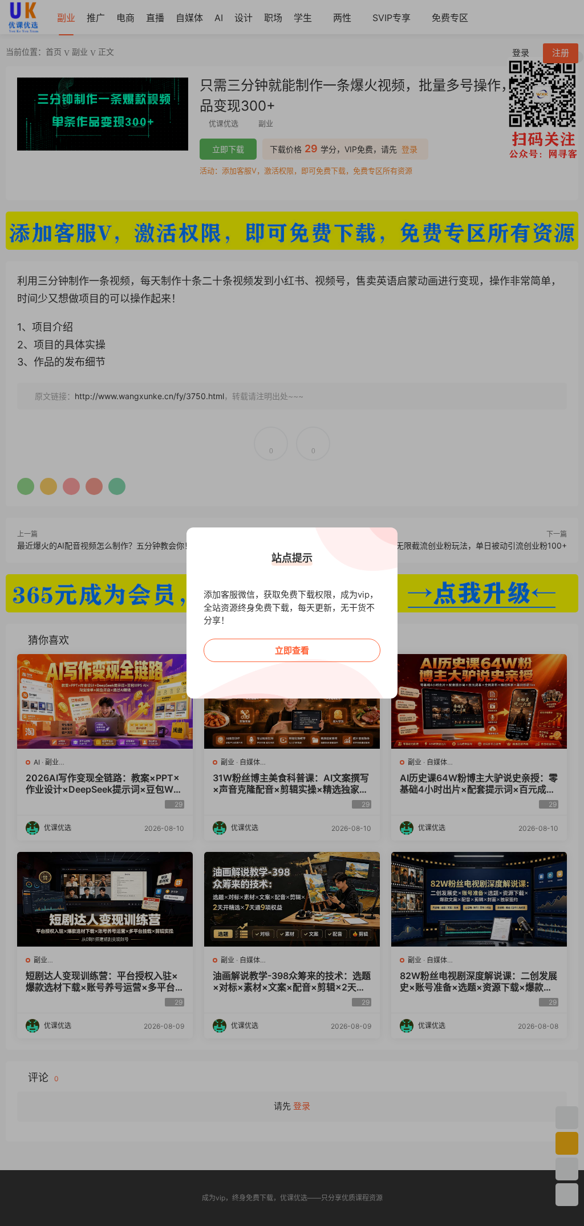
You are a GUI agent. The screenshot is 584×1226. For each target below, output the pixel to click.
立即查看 (292, 650)
